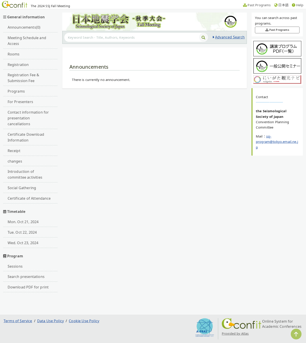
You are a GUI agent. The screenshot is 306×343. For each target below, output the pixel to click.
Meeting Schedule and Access (27, 40)
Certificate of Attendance (29, 198)
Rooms (14, 54)
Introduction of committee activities (25, 174)
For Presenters (20, 101)
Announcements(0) (24, 27)
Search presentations (26, 276)
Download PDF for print (28, 287)
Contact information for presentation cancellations (28, 118)
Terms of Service (18, 320)
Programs (16, 91)
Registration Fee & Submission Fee (23, 77)
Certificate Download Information (26, 137)
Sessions (15, 266)
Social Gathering (22, 187)
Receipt (14, 150)
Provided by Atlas (235, 333)
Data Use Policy (50, 320)
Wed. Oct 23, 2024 (23, 242)
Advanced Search (230, 37)
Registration (18, 64)
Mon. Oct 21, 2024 (23, 221)
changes (15, 161)
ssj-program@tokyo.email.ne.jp (277, 141)
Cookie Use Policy (84, 320)
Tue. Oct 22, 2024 (22, 232)
